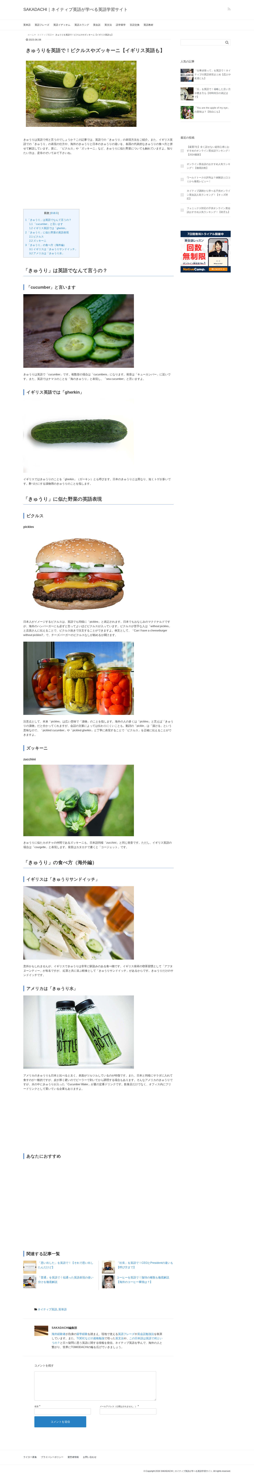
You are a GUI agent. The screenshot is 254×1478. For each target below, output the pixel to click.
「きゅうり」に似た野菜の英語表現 (47, 232)
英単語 (27, 24)
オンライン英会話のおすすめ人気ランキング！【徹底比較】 (208, 166)
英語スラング (81, 24)
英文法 (108, 24)
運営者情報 (73, 1457)
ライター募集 (30, 1457)
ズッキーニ (37, 240)
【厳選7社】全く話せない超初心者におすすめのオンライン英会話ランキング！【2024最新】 (208, 150)
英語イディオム (61, 24)
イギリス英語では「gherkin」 (48, 228)
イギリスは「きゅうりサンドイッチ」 (53, 249)
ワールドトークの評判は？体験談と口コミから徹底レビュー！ (208, 179)
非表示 (54, 213)
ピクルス (36, 236)
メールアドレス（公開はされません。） (118, 1406)
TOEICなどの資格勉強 (90, 1338)
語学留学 (121, 24)
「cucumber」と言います (46, 223)
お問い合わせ (89, 1457)
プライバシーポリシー (52, 1457)
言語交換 (134, 24)
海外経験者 (58, 1334)
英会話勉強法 (145, 1334)
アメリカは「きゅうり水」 (46, 253)
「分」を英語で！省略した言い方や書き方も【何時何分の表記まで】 (212, 93)
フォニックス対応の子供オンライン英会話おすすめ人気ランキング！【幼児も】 (208, 210)
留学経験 (82, 1334)
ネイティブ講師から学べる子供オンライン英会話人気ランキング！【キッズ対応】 (208, 195)
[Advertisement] (98, 184)
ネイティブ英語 (47, 1309)
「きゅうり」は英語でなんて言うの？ (48, 219)
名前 (36, 1406)
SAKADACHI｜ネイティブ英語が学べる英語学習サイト (75, 9)
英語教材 (148, 24)
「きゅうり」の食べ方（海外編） (45, 245)
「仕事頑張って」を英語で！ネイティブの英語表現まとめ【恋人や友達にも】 (212, 74)
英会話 (96, 24)
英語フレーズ (42, 24)
